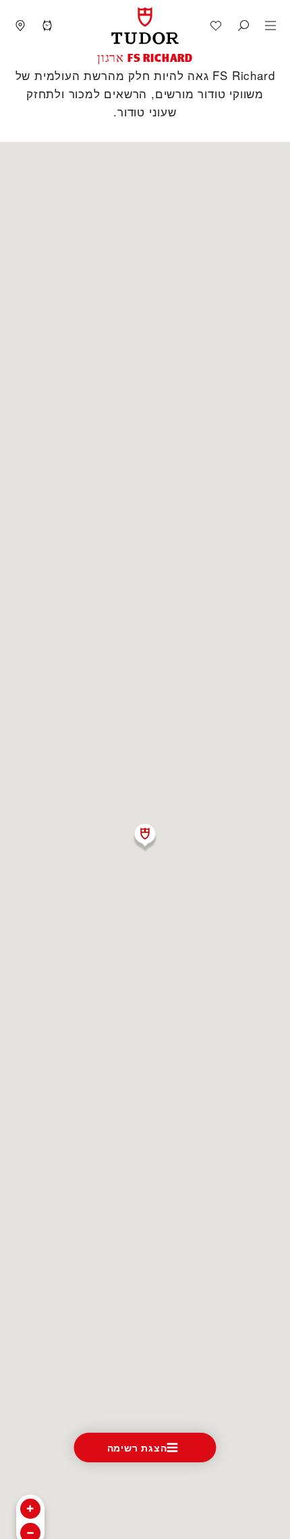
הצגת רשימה (137, 1447)
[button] (243, 25)
